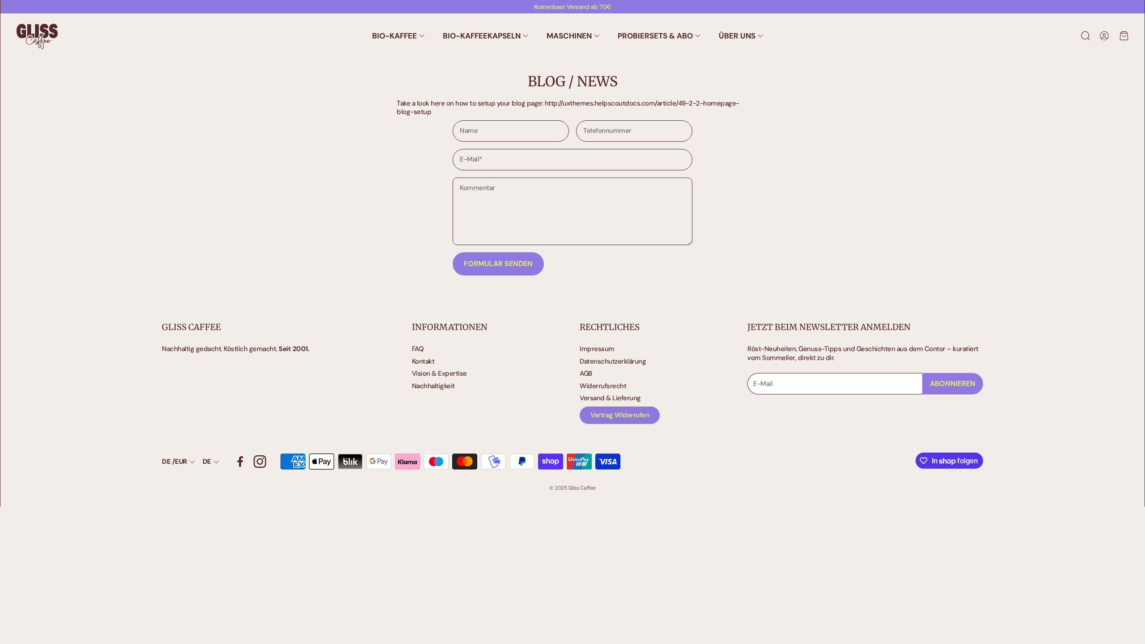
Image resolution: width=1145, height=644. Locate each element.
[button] (1084, 36)
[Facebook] (240, 461)
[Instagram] (260, 461)
